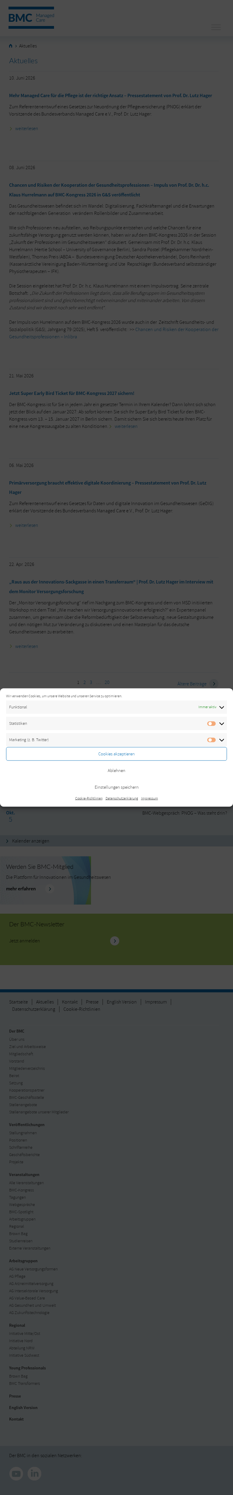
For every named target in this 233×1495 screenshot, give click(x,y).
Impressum (149, 798)
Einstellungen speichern (117, 787)
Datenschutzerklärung (122, 798)
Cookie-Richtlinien (89, 798)
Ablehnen (116, 770)
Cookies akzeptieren (116, 754)
